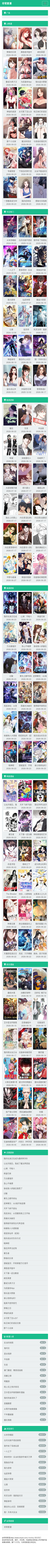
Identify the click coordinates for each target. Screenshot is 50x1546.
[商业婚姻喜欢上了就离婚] (26, 910)
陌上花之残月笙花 (11, 1386)
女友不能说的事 (41, 171)
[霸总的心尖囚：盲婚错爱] (26, 345)
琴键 (11, 458)
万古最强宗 (11, 646)
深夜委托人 (26, 458)
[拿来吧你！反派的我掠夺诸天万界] (26, 256)
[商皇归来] (41, 602)
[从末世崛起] (11, 226)
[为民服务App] (26, 68)
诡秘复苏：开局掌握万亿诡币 (16, 1263)
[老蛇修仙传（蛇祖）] (26, 721)
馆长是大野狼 (41, 81)
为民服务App (26, 81)
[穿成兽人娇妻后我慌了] (41, 632)
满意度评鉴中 (26, 52)
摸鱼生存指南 (41, 200)
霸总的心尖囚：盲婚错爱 (14, 1506)
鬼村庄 (7, 1348)
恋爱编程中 (26, 1022)
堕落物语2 (41, 389)
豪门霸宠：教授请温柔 (13, 1370)
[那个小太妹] (11, 127)
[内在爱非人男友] (26, 533)
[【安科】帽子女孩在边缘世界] (41, 979)
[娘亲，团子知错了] (41, 939)
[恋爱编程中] (26, 1008)
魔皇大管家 (41, 299)
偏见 (11, 428)
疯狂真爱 (41, 52)
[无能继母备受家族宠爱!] (26, 1038)
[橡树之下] (26, 850)
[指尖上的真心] (11, 503)
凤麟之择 (7, 1375)
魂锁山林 (41, 487)
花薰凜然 (41, 1022)
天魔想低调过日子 (11, 953)
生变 (26, 428)
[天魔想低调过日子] (11, 939)
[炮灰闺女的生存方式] (41, 721)
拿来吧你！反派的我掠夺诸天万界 (18, 1456)
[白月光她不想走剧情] (26, 226)
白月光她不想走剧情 (12, 1440)
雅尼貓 (41, 1052)
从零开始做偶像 (10, 1408)
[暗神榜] (11, 751)
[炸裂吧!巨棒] (26, 375)
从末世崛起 (11, 240)
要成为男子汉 (11, 81)
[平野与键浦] (11, 563)
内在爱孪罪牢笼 (11, 547)
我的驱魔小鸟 (41, 923)
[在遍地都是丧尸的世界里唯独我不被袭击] (11, 1127)
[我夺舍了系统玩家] (41, 226)
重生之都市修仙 (26, 676)
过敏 (11, 676)
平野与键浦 (11, 577)
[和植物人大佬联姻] (11, 721)
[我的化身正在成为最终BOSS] (11, 602)
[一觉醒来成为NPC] (11, 187)
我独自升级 (41, 269)
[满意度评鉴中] (26, 38)
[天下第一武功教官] (26, 820)
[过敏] (11, 662)
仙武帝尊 (26, 299)
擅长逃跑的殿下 (41, 1082)
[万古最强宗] (11, 632)
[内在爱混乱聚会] (26, 503)
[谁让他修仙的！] (41, 751)
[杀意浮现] (11, 850)
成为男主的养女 (41, 864)
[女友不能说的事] (41, 157)
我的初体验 (26, 200)
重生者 (11, 834)
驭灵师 (26, 329)
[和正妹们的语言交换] (41, 97)
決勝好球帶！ (26, 992)
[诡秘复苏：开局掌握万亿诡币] (26, 751)
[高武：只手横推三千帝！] (26, 939)
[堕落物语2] (41, 375)
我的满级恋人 (41, 547)
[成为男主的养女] (41, 850)
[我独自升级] (41, 256)
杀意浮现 (11, 864)
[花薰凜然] (41, 1008)
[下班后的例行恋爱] (26, 157)
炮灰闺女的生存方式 (12, 1238)
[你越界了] (41, 444)
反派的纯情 (8, 1342)
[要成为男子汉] (11, 68)
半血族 (41, 428)
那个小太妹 (11, 141)
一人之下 (11, 269)
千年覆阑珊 (8, 1414)
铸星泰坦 (11, 359)
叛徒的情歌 (26, 577)
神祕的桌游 (11, 111)
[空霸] (41, 1098)
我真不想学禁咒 (10, 1303)
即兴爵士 (26, 487)
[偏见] (11, 414)
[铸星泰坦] (11, 345)
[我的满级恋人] (41, 533)
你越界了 (41, 458)
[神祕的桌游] (11, 97)
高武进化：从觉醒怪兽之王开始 (17, 1213)
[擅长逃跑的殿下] (41, 1068)
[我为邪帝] (11, 286)
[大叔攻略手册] (11, 474)
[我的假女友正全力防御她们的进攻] (11, 1038)
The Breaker (11, 893)
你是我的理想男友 (41, 577)
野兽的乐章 (11, 52)
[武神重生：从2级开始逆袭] (41, 662)
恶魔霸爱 (7, 1403)
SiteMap (31, 1537)
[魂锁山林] (41, 474)
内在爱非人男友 (26, 547)
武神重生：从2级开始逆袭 (14, 1203)
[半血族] (41, 414)
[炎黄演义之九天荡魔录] (41, 880)
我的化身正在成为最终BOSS (15, 1158)
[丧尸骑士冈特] (11, 1098)
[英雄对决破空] (26, 692)
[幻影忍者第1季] (11, 1068)
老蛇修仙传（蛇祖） (26, 735)
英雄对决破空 (26, 705)
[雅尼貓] (41, 1038)
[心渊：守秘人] (26, 602)
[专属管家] (11, 157)
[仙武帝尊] (26, 286)
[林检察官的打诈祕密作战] (41, 820)
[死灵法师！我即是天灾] (41, 315)
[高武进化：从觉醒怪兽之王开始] (11, 692)
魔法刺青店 (26, 141)
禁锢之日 (7, 1308)
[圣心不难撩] (26, 632)
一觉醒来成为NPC (11, 200)
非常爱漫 (7, 3)
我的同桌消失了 (10, 1397)
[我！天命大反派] (41, 345)
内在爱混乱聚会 (26, 517)
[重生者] (11, 820)
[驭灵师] (26, 315)
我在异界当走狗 (41, 804)
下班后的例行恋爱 (26, 171)
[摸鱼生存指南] (41, 187)
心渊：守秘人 (26, 616)
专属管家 (11, 171)
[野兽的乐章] (11, 38)
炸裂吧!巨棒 (26, 389)
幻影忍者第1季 (11, 1082)
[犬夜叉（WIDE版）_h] (26, 1127)
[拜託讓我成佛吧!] (26, 1098)
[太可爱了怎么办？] (26, 97)
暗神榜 (11, 765)
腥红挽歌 (7, 1420)
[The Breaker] (11, 880)
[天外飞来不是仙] (26, 790)
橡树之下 (26, 864)
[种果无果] (11, 910)
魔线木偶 (11, 992)
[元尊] (11, 315)
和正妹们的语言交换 (12, 1323)
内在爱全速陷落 (41, 517)
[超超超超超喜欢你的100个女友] (41, 1127)
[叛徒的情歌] (26, 563)
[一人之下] (11, 256)
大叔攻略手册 (11, 487)
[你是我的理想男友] (41, 563)
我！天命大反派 (41, 359)
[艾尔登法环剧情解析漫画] (11, 1008)
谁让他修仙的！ (41, 765)
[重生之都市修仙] (26, 662)
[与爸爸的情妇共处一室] (41, 127)
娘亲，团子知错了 (41, 953)
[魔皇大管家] (41, 286)
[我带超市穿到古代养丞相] (41, 692)
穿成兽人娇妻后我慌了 (13, 1188)
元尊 (11, 329)
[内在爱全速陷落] (41, 503)
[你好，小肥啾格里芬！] (26, 880)
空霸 (41, 1111)
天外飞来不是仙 (26, 804)
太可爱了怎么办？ (26, 111)
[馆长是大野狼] (41, 68)
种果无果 (11, 923)
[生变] (26, 414)
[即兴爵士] (26, 474)
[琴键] (11, 444)
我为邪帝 (11, 299)
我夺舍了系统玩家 (41, 240)
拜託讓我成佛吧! (26, 1111)
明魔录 (7, 1381)
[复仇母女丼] (11, 375)
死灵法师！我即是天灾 (13, 1495)
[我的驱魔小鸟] (41, 910)
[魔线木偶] (11, 979)
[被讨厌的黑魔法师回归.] (26, 1068)
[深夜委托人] (26, 444)
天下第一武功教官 (26, 834)
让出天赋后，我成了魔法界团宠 (17, 1163)
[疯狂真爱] (41, 38)
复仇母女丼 (11, 389)
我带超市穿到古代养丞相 (14, 1223)
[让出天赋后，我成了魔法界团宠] (11, 790)
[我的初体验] (26, 187)
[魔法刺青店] (26, 127)
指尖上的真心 (11, 517)
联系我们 (38, 1537)
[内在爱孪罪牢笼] (11, 533)
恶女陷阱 (7, 1353)
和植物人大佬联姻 (11, 735)
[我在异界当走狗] (41, 790)
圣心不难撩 (26, 646)
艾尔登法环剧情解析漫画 (14, 1392)
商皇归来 (41, 616)
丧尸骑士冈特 (11, 1111)
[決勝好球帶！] (26, 979)
